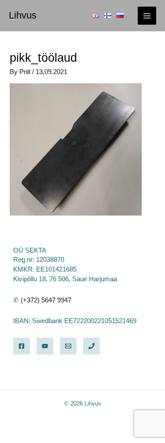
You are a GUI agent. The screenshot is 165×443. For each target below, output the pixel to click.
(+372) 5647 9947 (46, 300)
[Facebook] (21, 346)
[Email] (68, 346)
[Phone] (91, 346)
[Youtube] (45, 346)
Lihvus (23, 15)
